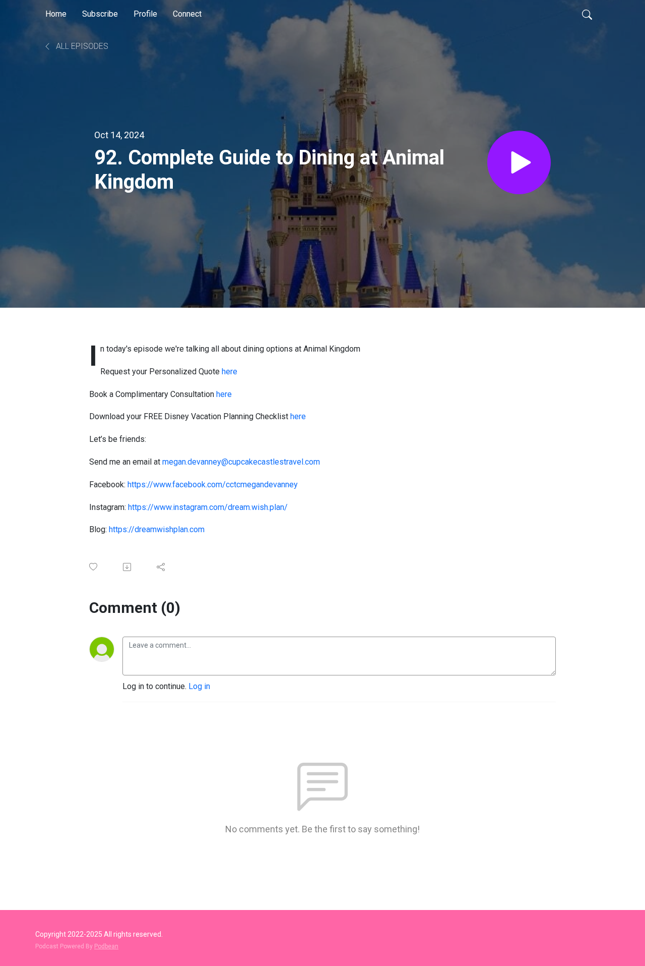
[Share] (161, 567)
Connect (187, 14)
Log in (199, 686)
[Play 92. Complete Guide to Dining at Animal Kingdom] (519, 162)
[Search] (587, 14)
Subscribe (100, 14)
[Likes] (94, 566)
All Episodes (81, 46)
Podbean (106, 946)
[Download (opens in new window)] (128, 567)
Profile (145, 14)
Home (56, 14)
